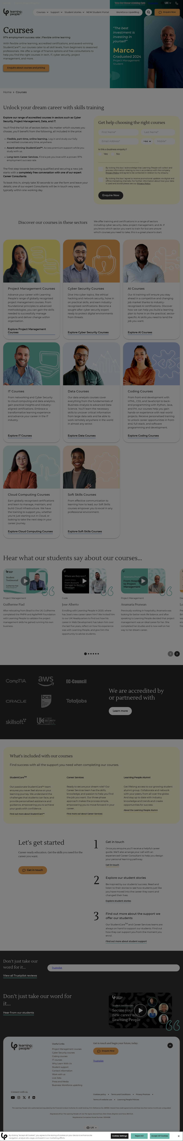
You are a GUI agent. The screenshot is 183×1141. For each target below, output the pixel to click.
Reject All (139, 1136)
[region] (91, 1136)
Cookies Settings (119, 1136)
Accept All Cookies (159, 1136)
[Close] (179, 1136)
